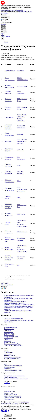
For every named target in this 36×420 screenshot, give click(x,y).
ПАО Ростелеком (22, 86)
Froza (18, 197)
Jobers (19, 181)
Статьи (6, 42)
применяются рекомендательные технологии (15, 402)
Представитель (9, 117)
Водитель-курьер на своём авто (9, 239)
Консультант (8, 141)
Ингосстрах (20, 70)
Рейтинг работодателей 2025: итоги (14, 303)
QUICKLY (20, 149)
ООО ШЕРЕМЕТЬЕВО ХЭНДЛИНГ (22, 189)
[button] (2, 33)
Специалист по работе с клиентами (8, 127)
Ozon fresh (20, 134)
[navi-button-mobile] (2, 38)
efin (18, 265)
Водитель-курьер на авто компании (9, 257)
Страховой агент (9, 70)
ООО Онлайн (21, 214)
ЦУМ (18, 165)
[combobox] (8, 415)
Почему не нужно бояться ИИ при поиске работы (18, 306)
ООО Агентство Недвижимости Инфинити (22, 141)
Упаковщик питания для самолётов (8, 206)
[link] (3, 30)
